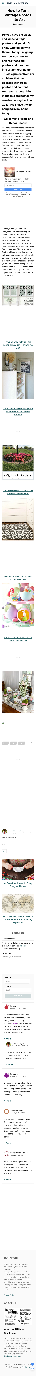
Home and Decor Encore (9, 837)
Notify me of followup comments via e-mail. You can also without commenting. (17, 946)
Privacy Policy (9, 1295)
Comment (6, 953)
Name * (8, 978)
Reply (8, 1038)
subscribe (23, 946)
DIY (4, 851)
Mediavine (26, 1367)
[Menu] (3, 3)
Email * (8, 987)
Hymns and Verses (15, 830)
